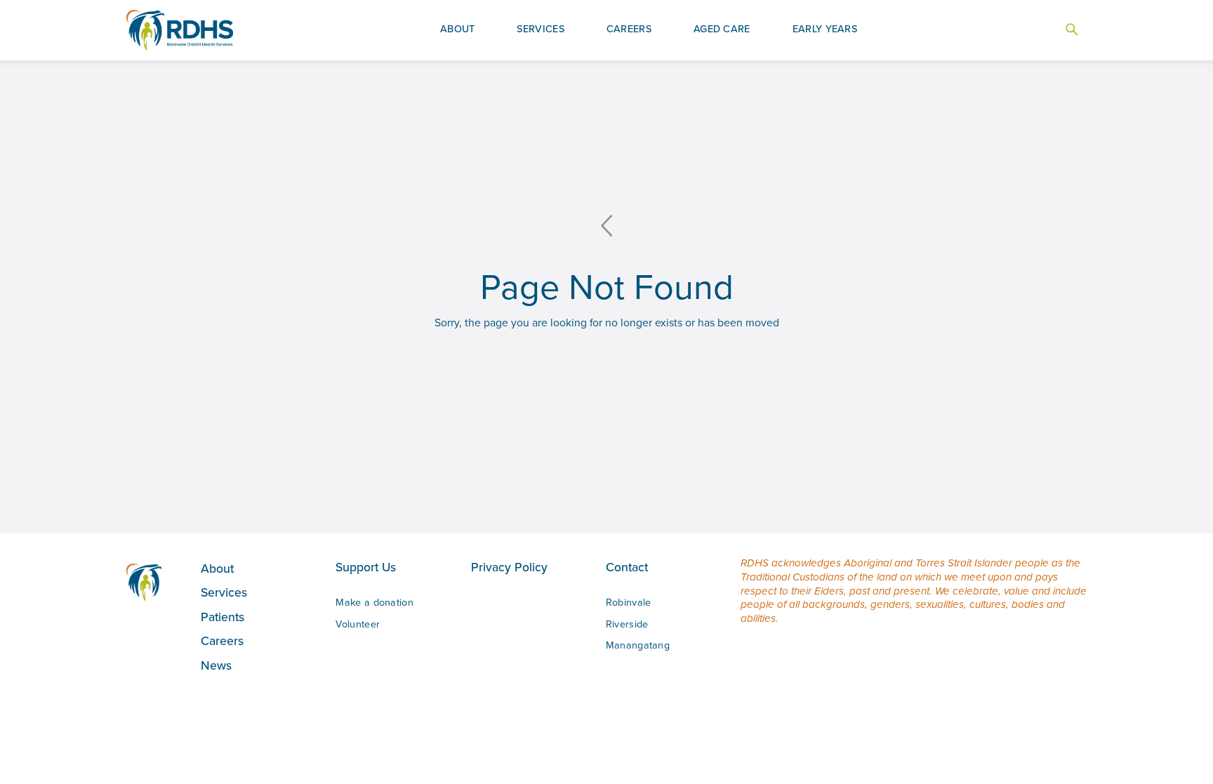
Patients (222, 616)
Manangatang (638, 645)
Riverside (627, 624)
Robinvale (628, 602)
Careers (222, 640)
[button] (457, 30)
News (216, 665)
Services (224, 592)
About (217, 568)
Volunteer (358, 624)
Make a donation (374, 602)
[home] (179, 30)
